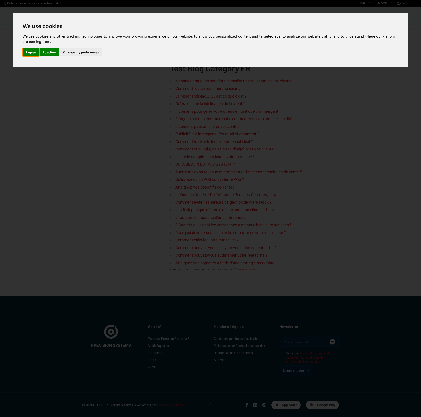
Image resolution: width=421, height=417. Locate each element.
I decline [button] (49, 52)
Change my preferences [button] (81, 52)
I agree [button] (31, 52)
